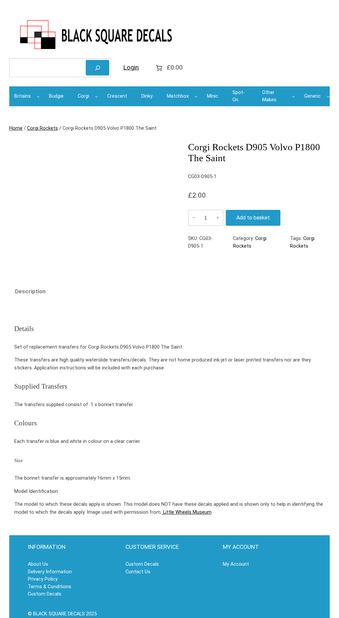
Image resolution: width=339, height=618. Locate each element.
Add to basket (253, 217)
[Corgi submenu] (96, 96)
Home (16, 128)
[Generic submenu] (328, 96)
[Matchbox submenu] (196, 96)
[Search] (97, 67)
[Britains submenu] (38, 96)
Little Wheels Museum (187, 512)
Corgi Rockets (42, 128)
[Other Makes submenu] (293, 96)
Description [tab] (30, 291)
